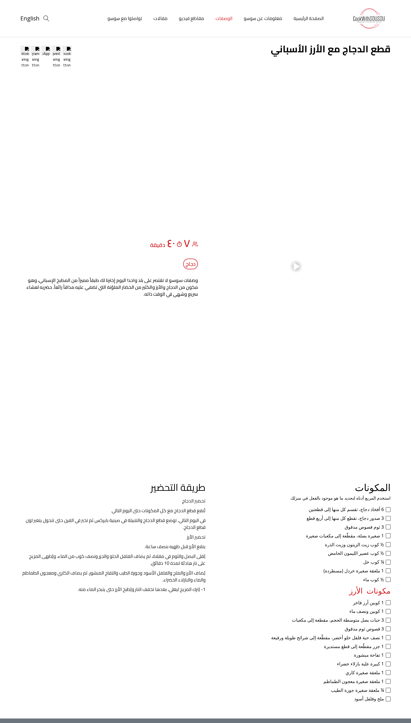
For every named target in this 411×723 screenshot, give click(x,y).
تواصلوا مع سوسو (125, 18)
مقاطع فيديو (191, 18)
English (29, 18)
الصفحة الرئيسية (309, 18)
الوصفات (223, 18)
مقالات (160, 18)
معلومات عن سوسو (263, 18)
